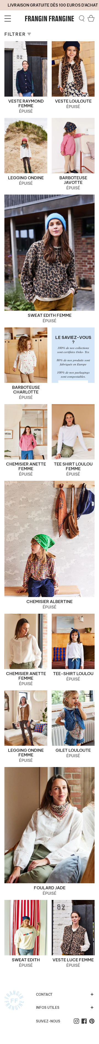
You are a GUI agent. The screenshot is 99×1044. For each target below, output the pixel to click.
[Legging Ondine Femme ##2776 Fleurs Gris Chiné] (25, 718)
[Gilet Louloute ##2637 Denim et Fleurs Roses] (73, 718)
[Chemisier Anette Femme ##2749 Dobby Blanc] (25, 641)
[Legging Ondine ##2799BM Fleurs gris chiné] (25, 145)
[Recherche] (81, 18)
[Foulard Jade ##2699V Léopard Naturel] (49, 825)
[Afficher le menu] (8, 18)
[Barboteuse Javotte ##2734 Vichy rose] (73, 145)
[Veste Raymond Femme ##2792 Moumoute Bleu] (25, 69)
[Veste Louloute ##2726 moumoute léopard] (73, 69)
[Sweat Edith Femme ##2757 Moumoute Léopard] (49, 253)
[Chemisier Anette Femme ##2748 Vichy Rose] (25, 432)
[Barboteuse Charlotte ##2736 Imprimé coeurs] (25, 355)
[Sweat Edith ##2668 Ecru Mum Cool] (25, 927)
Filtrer (15, 34)
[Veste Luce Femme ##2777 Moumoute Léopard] (73, 927)
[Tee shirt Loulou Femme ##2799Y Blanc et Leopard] (73, 432)
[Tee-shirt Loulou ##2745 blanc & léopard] (73, 641)
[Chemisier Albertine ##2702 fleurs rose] (49, 539)
